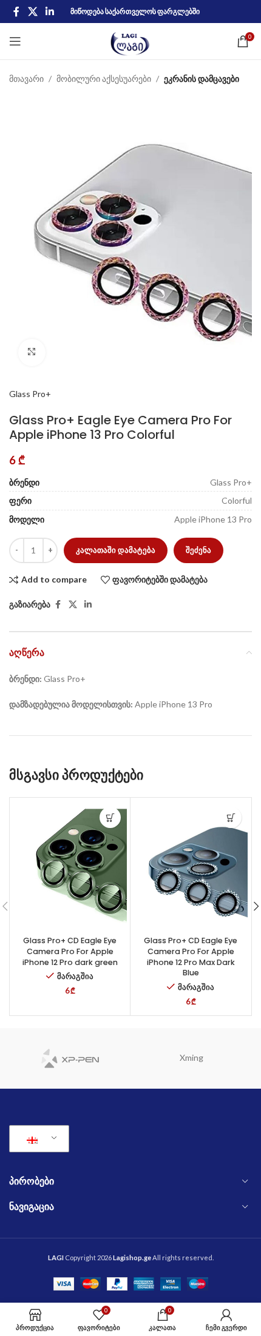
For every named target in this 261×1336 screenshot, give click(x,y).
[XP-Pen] (69, 1058)
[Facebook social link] (16, 11)
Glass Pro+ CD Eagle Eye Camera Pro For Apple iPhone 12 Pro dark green (70, 951)
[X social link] (32, 11)
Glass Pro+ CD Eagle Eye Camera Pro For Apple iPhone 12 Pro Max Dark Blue (190, 956)
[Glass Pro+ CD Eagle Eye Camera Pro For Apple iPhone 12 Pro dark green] (70, 866)
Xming (191, 1057)
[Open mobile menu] (15, 41)
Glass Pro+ (30, 394)
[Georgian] (37, 1139)
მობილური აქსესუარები (103, 78)
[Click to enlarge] (32, 352)
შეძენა (198, 550)
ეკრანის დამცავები (201, 78)
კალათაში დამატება (115, 550)
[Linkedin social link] (49, 11)
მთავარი (26, 78)
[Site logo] (131, 40)
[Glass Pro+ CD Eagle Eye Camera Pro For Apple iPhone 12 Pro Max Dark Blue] (191, 866)
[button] (110, 817)
